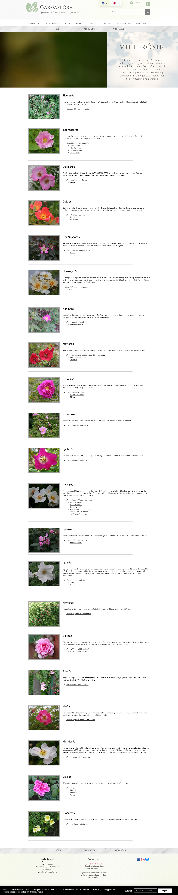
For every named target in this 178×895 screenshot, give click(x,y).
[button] (147, 3)
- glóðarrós (77, 824)
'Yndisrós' (74, 795)
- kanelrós (76, 322)
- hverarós (78, 109)
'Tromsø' (73, 360)
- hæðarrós (80, 720)
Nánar (40, 891)
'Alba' (72, 582)
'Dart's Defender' (77, 395)
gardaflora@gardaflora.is (47, 872)
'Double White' (76, 505)
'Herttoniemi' (75, 148)
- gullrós (75, 215)
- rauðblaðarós (78, 250)
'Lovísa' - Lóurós (80, 514)
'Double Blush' (76, 502)
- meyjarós (85, 355)
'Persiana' (74, 219)
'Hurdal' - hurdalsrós (78, 651)
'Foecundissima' (76, 324)
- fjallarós (77, 460)
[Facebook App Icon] (138, 859)
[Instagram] (143, 859)
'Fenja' (72, 182)
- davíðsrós (76, 180)
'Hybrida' (71, 289)
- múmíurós (78, 757)
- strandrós (77, 425)
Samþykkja (165, 890)
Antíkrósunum (92, 495)
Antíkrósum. (67, 576)
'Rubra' (73, 585)
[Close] (174, 890)
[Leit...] (147, 12)
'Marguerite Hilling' (78, 357)
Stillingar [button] (128, 890)
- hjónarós (78, 614)
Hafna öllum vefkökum (145, 890)
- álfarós (77, 685)
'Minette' (73, 792)
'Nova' (72, 253)
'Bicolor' (73, 217)
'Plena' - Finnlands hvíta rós (81, 509)
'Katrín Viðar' (75, 507)
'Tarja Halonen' (76, 150)
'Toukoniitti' (75, 153)
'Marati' (73, 790)
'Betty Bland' (75, 145)
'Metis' (72, 397)
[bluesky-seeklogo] (147, 859)
